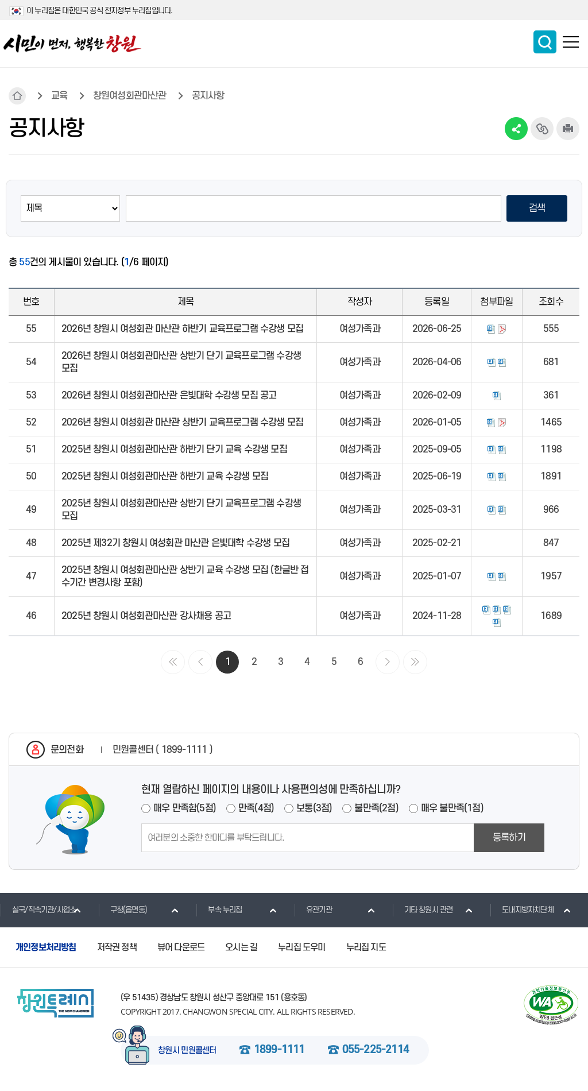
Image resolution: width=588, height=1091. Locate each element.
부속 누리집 (225, 910)
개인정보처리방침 (46, 947)
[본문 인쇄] (567, 128)
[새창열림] (550, 1005)
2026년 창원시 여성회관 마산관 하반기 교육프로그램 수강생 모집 (182, 329)
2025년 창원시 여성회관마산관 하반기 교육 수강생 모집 (164, 476)
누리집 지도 (366, 947)
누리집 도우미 (301, 947)
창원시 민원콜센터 (187, 1051)
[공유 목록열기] (516, 128)
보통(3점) (314, 808)
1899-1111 (279, 1050)
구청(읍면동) (128, 910)
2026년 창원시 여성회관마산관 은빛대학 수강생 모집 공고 (168, 395)
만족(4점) (256, 808)
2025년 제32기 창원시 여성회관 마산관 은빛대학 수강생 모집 (175, 543)
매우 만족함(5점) (184, 808)
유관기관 (319, 910)
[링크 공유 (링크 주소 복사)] (542, 128)
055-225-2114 (375, 1050)
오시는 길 (241, 947)
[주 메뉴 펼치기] (570, 41)
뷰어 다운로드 (180, 947)
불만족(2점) (376, 808)
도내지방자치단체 (528, 910)
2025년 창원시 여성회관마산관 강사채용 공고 (146, 616)
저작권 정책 (117, 947)
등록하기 (509, 838)
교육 (59, 96)
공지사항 (208, 96)
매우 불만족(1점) (452, 808)
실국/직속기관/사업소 (44, 910)
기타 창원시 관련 (428, 910)
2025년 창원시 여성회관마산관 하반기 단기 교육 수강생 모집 (174, 449)
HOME (17, 96)
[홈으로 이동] (72, 44)
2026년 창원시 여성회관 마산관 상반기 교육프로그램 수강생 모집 (182, 422)
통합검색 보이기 (544, 41)
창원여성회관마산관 (130, 96)
